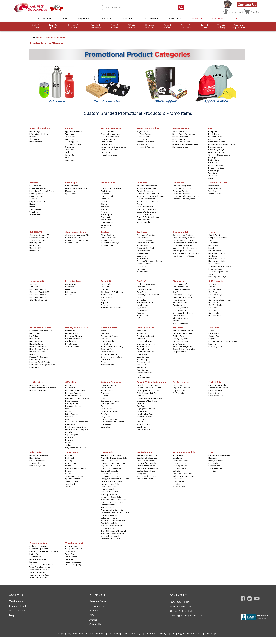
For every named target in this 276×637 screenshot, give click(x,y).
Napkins (33, 206)
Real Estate (141, 364)
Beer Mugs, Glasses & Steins (41, 191)
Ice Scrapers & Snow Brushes (113, 147)
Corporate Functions (181, 191)
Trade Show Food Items (39, 567)
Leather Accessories (38, 385)
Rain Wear (105, 414)
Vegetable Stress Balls (110, 536)
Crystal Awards (143, 136)
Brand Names (108, 182)
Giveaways (95, 26)
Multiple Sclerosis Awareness (185, 144)
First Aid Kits (34, 338)
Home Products (107, 351)
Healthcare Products (38, 346)
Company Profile (18, 606)
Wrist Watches (214, 193)
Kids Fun (212, 344)
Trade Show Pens (37, 572)
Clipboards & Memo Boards (77, 398)
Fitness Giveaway (36, 341)
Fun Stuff (141, 281)
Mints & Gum (106, 294)
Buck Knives (106, 191)
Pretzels (104, 305)
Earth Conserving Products (184, 237)
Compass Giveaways (110, 401)
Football (68, 465)
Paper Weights (71, 434)
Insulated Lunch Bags (110, 242)
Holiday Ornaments (73, 338)
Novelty (221, 26)
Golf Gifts (212, 292)
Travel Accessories (75, 543)
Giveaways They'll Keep (183, 313)
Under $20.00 (35, 248)
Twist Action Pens (144, 429)
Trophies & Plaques (145, 147)
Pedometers (34, 359)
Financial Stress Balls (110, 484)
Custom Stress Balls (109, 471)
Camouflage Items (180, 286)
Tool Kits (212, 471)
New (65, 18)
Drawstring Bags (215, 147)
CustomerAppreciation (239, 26)
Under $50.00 (35, 250)
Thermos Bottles (144, 263)
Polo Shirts (69, 149)
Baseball (69, 455)
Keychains (178, 327)
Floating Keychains (180, 338)
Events (211, 232)
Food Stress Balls (108, 486)
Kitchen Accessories (109, 354)
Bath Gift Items (71, 185)
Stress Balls (175, 18)
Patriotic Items (71, 344)
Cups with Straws (144, 240)
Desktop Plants (71, 403)
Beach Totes (213, 134)
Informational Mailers (38, 134)
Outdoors (186, 26)
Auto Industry (142, 333)
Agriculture (141, 330)
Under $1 (197, 18)
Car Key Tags (106, 141)
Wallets (211, 178)
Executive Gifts (37, 281)
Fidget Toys (141, 292)
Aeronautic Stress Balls (111, 455)
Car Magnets (106, 144)
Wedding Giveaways (217, 276)
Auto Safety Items (108, 131)
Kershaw (105, 206)
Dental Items (34, 333)
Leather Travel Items (38, 390)
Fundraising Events (216, 253)
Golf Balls (212, 286)
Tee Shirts (69, 155)
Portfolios (69, 437)
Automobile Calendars (146, 188)
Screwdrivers (214, 465)
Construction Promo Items (76, 240)
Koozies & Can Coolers (147, 248)
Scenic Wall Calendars (146, 209)
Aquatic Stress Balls (109, 460)
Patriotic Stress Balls (109, 504)
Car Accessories (108, 139)
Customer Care (97, 606)
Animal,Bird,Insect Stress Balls (114, 458)
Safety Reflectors (36, 463)
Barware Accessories (38, 188)
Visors (68, 157)
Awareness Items (181, 128)
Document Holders (73, 406)
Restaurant (141, 367)
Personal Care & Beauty (39, 362)
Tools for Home (107, 364)
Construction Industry (146, 336)
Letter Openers (71, 414)
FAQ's (92, 615)
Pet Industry (142, 359)
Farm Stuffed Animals (146, 460)
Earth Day (212, 248)
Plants (103, 362)
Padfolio (68, 432)
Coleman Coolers (108, 237)
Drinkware (73, 26)
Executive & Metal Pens (147, 401)
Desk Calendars (144, 219)
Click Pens (141, 395)
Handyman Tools (215, 460)
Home (32, 37)
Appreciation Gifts (180, 284)
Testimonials (16, 601)
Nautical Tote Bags (216, 168)
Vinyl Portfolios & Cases (75, 447)
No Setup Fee (35, 242)
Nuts (103, 300)
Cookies (104, 289)
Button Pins (34, 554)
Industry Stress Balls (110, 494)
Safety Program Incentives (219, 266)
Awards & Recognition (148, 128)
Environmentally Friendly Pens (185, 242)
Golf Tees (212, 307)
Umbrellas (105, 427)
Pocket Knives (215, 382)
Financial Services (144, 346)
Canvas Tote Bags (215, 139)
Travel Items (70, 559)
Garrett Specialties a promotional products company (112, 633)
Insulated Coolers (108, 240)
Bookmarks (70, 387)
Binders (68, 385)
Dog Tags (177, 292)
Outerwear (69, 147)
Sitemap (211, 633)
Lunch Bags (213, 162)
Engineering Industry (146, 344)
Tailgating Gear (71, 481)
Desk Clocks (213, 185)
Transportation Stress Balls (112, 533)
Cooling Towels (107, 403)
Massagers (70, 191)
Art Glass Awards (144, 134)
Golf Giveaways (215, 294)
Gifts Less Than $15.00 (39, 292)
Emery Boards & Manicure (76, 188)
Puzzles (68, 294)
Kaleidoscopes (71, 292)
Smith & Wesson (108, 222)
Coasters (33, 198)
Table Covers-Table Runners (41, 564)
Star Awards (142, 144)
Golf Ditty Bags (214, 289)
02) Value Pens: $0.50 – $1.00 (149, 387)
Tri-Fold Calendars (144, 214)
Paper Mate (106, 217)
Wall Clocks (213, 191)
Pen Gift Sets (142, 419)
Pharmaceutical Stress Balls (113, 510)
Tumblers (141, 269)
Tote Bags (212, 173)
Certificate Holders (73, 395)
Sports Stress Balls (109, 523)
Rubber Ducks (143, 315)
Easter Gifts (70, 330)
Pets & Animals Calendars (148, 201)
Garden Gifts (106, 349)
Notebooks (70, 424)
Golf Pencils (213, 302)
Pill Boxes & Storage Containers (43, 364)
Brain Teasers (71, 284)
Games (68, 289)
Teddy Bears (142, 473)
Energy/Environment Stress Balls (115, 478)
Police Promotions (37, 460)
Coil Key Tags (178, 336)
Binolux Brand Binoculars (112, 188)
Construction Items (75, 232)
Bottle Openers (36, 193)
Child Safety (213, 333)
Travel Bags (213, 175)
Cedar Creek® (107, 196)
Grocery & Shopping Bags (219, 155)
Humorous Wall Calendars (148, 193)
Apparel (53, 26)
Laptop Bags (213, 160)
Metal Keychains (180, 344)
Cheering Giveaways (181, 289)
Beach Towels (107, 390)
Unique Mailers (36, 141)
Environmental (180, 232)
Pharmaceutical (143, 362)
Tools (204, 26)
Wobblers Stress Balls (110, 538)
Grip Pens (141, 406)
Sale (236, 18)
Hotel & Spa (142, 354)
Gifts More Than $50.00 (39, 300)
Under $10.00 (35, 245)
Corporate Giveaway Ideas (184, 198)
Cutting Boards (107, 341)
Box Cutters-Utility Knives (219, 455)
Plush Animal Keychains (183, 346)
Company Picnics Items (218, 237)
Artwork (93, 610)
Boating (68, 460)
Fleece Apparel (71, 141)
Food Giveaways (180, 300)
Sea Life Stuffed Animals (147, 468)
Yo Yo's (140, 318)
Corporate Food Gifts (182, 188)
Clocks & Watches (217, 182)
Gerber (104, 201)
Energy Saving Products (183, 240)
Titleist (104, 227)
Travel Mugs (142, 266)
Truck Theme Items (109, 155)
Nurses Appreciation (217, 261)
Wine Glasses (35, 214)
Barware (33, 182)
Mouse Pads (178, 478)
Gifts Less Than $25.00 (39, 294)
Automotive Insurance (110, 134)
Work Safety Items (37, 465)
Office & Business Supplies (77, 429)
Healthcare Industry (145, 351)
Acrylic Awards (143, 131)
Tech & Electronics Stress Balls (114, 531)
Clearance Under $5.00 (39, 240)
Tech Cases (178, 484)
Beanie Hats (70, 136)
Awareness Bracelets (181, 131)
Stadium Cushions (109, 419)
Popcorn (104, 302)
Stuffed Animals (145, 452)
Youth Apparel (71, 160)
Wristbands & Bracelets (39, 577)
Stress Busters (107, 528)
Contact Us (247, 4)
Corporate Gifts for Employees (186, 196)
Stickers (68, 445)
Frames (68, 408)
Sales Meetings (215, 269)
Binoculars (105, 393)
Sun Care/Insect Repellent (112, 421)
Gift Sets (33, 284)
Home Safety (35, 458)
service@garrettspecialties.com (186, 615)
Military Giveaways (180, 318)
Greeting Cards (71, 333)
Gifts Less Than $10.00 (39, 289)
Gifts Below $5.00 (36, 286)
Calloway (105, 193)
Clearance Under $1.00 (39, 235)
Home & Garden (109, 327)
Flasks (32, 204)
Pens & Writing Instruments (151, 382)
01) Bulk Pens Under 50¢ (147, 385)
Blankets (105, 395)
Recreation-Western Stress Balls (115, 512)
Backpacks (212, 131)
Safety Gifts (35, 452)
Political (176, 320)
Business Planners (73, 393)
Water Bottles (142, 271)
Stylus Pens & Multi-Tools (148, 393)
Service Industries (144, 372)
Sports (140, 375)
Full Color (127, 18)
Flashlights (212, 458)
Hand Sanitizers (36, 344)
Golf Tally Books (215, 305)
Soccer (68, 473)
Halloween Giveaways (74, 336)
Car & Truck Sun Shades (111, 136)
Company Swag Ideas (182, 185)
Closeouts (217, 18)
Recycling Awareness (182, 250)
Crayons (211, 338)
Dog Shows (213, 245)
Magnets (33, 136)
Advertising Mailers (39, 128)
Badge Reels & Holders (39, 546)
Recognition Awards (145, 141)
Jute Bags (212, 157)
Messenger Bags (215, 165)
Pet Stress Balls (107, 507)
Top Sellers (84, 18)
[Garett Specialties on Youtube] (257, 601)
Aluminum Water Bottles (147, 235)
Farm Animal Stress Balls (111, 481)
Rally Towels (106, 416)
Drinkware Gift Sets (145, 242)
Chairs (104, 398)
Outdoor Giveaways (109, 411)
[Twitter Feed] (249, 601)
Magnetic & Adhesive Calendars (150, 196)
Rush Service (142, 370)
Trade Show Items (39, 543)
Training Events (215, 274)
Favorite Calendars (145, 191)
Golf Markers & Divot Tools (219, 300)
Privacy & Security (156, 633)
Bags (210, 128)
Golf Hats (212, 297)
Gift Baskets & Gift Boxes (112, 292)
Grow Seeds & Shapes (182, 245)
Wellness (150, 26)
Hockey (68, 471)
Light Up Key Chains (181, 341)
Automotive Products (112, 128)
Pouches (69, 440)
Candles (104, 338)
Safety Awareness (180, 147)
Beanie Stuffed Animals (147, 455)
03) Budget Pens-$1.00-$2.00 (149, 390)
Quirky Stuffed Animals (147, 465)
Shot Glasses (35, 209)
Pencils (140, 421)
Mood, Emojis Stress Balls (112, 502)
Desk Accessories (73, 401)
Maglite (104, 212)
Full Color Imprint (180, 302)
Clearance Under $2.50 (39, 237)
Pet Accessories (181, 382)
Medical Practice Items (38, 357)
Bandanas (69, 134)
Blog (11, 615)
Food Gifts (106, 281)
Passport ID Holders (74, 548)
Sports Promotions (73, 478)
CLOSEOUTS (35, 232)
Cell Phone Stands (180, 460)
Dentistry (141, 338)
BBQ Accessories (108, 385)
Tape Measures (215, 468)
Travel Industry (143, 377)
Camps (211, 330)
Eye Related (34, 336)
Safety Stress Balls (109, 518)
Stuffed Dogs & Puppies (147, 471)
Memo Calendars (144, 222)
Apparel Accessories (74, 131)
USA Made (106, 18)
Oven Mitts (105, 359)
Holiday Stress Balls (109, 491)
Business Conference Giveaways (43, 551)
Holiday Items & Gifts (76, 327)
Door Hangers (35, 131)
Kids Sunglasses (215, 346)
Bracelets (141, 286)
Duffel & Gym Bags (216, 149)
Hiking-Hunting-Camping (75, 468)
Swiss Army (106, 224)
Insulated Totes (107, 245)
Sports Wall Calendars (146, 212)
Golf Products (215, 281)
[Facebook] (243, 601)
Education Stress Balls (110, 476)
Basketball (69, 458)
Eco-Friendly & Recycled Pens (149, 398)
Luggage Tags (71, 546)
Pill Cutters (34, 367)
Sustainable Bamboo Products (186, 253)
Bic (102, 185)
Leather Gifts (36, 382)
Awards (131, 26)
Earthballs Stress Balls (110, 473)
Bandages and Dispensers (40, 330)
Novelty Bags (213, 170)
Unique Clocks (214, 188)
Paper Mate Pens (144, 416)
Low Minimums (150, 18)
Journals (68, 411)
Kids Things (214, 327)
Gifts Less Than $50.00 (39, 297)
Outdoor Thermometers (111, 357)
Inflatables (141, 300)
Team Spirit (70, 484)
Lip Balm (33, 354)
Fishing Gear (70, 463)
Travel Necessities (73, 562)
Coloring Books (215, 336)
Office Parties (214, 263)
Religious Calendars (145, 206)
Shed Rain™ (106, 219)
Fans (103, 406)
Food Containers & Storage (112, 346)
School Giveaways (180, 323)
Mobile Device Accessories (184, 476)
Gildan (104, 204)
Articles (93, 620)
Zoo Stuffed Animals (145, 478)
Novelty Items (142, 305)
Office (167, 26)
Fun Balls (140, 297)
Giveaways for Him (181, 310)
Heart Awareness (179, 139)
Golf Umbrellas (214, 315)
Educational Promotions (147, 341)
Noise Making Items (145, 302)
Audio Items (178, 455)
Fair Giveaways (214, 250)
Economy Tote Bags (216, 152)
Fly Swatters (106, 344)
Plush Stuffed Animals (146, 463)
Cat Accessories (179, 385)
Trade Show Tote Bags (39, 575)
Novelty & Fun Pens (145, 414)
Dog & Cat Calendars (181, 387)
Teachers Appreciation (218, 271)
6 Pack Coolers (107, 235)
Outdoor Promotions (112, 382)
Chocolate (105, 286)
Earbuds (176, 471)
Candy (114, 26)
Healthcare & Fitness (40, 327)
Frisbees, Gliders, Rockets (148, 294)
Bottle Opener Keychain (183, 330)
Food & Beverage (144, 349)
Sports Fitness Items (74, 476)
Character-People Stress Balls (114, 463)
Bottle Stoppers (36, 196)
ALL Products (45, 18)
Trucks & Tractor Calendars (148, 217)
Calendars (142, 182)
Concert (211, 240)
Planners (141, 204)
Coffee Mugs (142, 237)
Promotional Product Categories (51, 37)
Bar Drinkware (35, 185)
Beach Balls (106, 387)
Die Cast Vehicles (144, 289)
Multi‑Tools (213, 463)
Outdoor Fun (106, 408)
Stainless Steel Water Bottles (149, 261)
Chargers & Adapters (182, 463)
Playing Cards (142, 310)
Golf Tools (212, 310)
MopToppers (106, 214)
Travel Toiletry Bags (73, 564)
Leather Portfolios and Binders (42, 387)
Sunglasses (106, 424)
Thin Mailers (34, 139)
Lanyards (33, 562)
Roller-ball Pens (143, 424)
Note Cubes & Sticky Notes (76, 421)
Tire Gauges (106, 152)
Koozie (104, 209)
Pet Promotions (179, 393)
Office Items (71, 382)
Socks (67, 152)
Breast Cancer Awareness (183, 134)
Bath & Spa (71, 182)
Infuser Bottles (143, 245)
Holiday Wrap (71, 341)
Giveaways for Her (180, 307)
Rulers (68, 442)
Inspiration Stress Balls (111, 497)
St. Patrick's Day (72, 346)
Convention (213, 242)
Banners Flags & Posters (39, 548)
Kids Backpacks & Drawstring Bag (222, 341)
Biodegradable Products (183, 235)
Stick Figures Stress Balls (111, 525)
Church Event (214, 235)
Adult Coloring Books (146, 284)
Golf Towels (213, 313)
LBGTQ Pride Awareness (183, 141)
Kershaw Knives (215, 390)
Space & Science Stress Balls (113, 520)
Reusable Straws (144, 250)
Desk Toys (69, 286)
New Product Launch (217, 258)
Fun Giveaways (179, 305)
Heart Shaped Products (39, 349)
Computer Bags (179, 468)
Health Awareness (180, 136)
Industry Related (145, 327)
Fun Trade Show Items (39, 559)
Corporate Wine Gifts (38, 201)
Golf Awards (213, 284)
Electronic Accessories (182, 473)
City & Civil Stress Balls (110, 465)
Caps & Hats (70, 139)
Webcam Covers (180, 486)
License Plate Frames (110, 149)
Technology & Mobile (184, 452)
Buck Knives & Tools (217, 385)
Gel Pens (141, 403)
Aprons (104, 330)
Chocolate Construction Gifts (77, 235)
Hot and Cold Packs (37, 351)
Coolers (105, 232)
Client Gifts (178, 182)
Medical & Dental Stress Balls (113, 499)
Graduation (213, 256)
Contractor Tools (72, 242)
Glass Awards (142, 139)
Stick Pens (141, 427)
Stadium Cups (143, 258)
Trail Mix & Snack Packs (111, 307)
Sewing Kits (70, 551)
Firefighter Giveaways (38, 455)
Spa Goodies (70, 193)
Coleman (105, 198)
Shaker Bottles (143, 253)
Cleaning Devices (180, 465)
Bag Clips (105, 333)
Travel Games (71, 556)
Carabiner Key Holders (182, 333)
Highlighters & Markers (147, 408)
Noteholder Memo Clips (75, 427)
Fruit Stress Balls (108, 489)
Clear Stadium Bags (216, 141)
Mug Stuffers (106, 297)
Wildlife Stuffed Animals (147, 476)
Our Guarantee (17, 610)
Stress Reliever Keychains (184, 349)
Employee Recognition (182, 297)
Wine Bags (34, 212)
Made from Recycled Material (185, 248)
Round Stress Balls (109, 515)
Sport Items (71, 452)
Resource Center (98, 601)
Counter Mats (35, 556)
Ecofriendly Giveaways (182, 294)
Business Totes (215, 136)
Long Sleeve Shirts (73, 144)
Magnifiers (69, 419)
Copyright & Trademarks (186, 633)
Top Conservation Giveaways (185, 256)
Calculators (177, 458)
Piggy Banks (142, 307)
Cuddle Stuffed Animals (147, 458)
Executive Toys (73, 281)
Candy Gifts (106, 284)
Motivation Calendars (146, 198)
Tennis (68, 486)
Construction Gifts (73, 237)
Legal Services (143, 357)
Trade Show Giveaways (39, 569)
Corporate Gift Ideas (181, 193)
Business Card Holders (75, 390)
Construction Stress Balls (112, 468)
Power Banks (178, 481)
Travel (35, 26)
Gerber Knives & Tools (218, 387)
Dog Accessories (180, 390)
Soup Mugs (142, 256)
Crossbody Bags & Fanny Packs (221, 144)
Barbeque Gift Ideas (109, 336)
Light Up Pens (143, 411)
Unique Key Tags (180, 351)
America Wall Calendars (147, 185)
